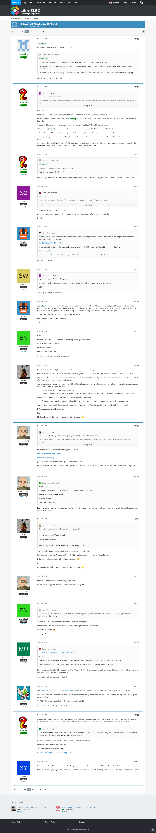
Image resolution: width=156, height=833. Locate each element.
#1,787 (136, 227)
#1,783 (136, 39)
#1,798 (136, 686)
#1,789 (136, 301)
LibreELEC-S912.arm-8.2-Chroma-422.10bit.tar (55, 652)
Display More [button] (88, 106)
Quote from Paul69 (49, 432)
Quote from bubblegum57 (51, 525)
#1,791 (136, 365)
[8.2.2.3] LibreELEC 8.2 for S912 (50, 243)
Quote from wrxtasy (49, 193)
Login (125, 3)
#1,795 (136, 576)
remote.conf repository (45, 458)
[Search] (141, 2)
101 (31, 32)
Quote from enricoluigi (50, 483)
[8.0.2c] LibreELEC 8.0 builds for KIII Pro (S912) (79, 807)
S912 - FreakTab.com (46, 251)
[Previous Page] (12, 31)
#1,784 (136, 87)
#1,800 (136, 761)
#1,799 (136, 715)
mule (54, 677)
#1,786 (136, 186)
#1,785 (136, 154)
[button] (115, 2)
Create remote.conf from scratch (49, 454)
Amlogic (19, 811)
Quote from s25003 (49, 93)
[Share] (143, 31)
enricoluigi (54, 356)
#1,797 (136, 642)
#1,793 (136, 476)
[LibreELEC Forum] (78, 10)
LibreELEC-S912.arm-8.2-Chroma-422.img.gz (53, 752)
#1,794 (136, 519)
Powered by (78, 830)
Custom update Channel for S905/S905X (31, 807)
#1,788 (136, 269)
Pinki (54, 706)
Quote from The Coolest (50, 55)
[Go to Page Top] (152, 830)
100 (26, 32)
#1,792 (136, 426)
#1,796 (136, 604)
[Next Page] (43, 31)
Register (133, 3)
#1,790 (136, 331)
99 (22, 32)
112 (39, 32)
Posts (22, 59)
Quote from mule (48, 729)
